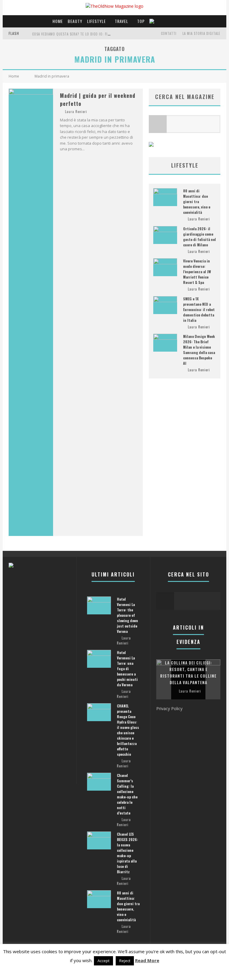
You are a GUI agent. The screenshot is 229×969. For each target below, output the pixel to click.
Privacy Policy (169, 708)
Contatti (169, 33)
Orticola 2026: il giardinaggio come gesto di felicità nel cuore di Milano (199, 236)
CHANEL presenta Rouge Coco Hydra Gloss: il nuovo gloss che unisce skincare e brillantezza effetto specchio (128, 730)
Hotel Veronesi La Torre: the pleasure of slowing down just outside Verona (127, 615)
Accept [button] (103, 960)
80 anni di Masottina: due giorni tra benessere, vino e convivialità (196, 201)
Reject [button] (124, 960)
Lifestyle (96, 21)
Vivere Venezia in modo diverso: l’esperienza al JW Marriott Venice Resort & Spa (197, 271)
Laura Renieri (76, 111)
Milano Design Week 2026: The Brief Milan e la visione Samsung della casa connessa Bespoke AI (199, 350)
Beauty (75, 21)
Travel (121, 21)
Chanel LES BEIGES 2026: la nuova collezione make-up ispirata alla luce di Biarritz (127, 853)
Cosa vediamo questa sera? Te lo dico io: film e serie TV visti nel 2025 (93, 34)
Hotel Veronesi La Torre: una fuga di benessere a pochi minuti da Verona (127, 668)
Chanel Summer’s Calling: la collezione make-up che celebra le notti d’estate (127, 794)
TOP (141, 21)
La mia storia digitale (201, 33)
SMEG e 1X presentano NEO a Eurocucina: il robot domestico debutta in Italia (199, 309)
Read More (147, 960)
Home (57, 21)
